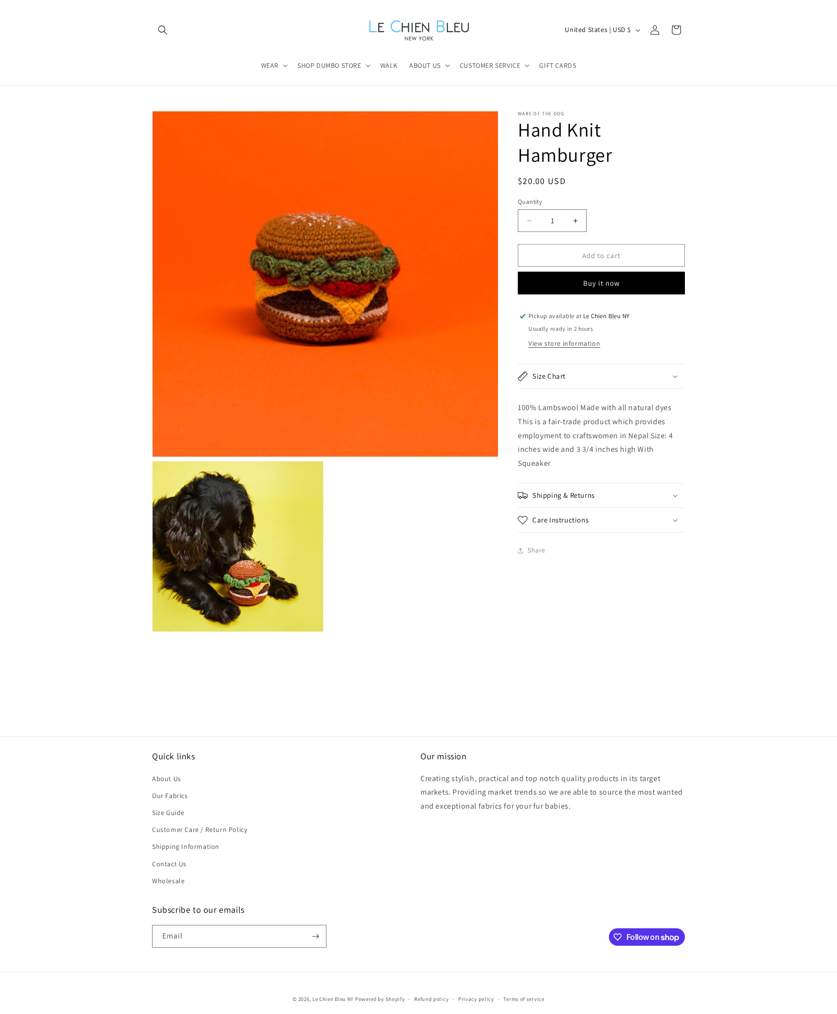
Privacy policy (476, 999)
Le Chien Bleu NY (333, 999)
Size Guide (168, 812)
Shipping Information (185, 846)
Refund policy (431, 999)
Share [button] (536, 550)
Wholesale (168, 880)
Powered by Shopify (380, 999)
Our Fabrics (170, 795)
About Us (166, 778)
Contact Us (169, 864)
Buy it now (601, 283)
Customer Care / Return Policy (199, 829)
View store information (564, 343)
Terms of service (523, 999)
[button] (162, 30)
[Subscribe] (315, 936)
